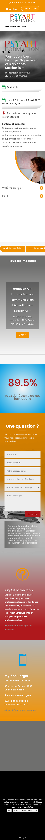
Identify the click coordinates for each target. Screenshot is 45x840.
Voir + (22, 335)
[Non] (42, 805)
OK (9, 810)
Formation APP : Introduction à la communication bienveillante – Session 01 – (22, 300)
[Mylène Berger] (30, 167)
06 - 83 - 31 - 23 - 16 (23, 2)
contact (14, 9)
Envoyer (33, 514)
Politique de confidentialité (25, 810)
